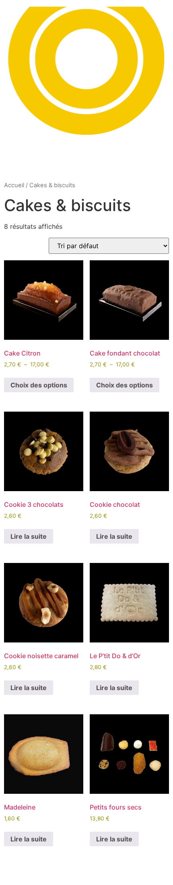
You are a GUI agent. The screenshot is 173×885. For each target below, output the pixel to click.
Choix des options (38, 385)
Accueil (14, 185)
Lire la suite (28, 536)
